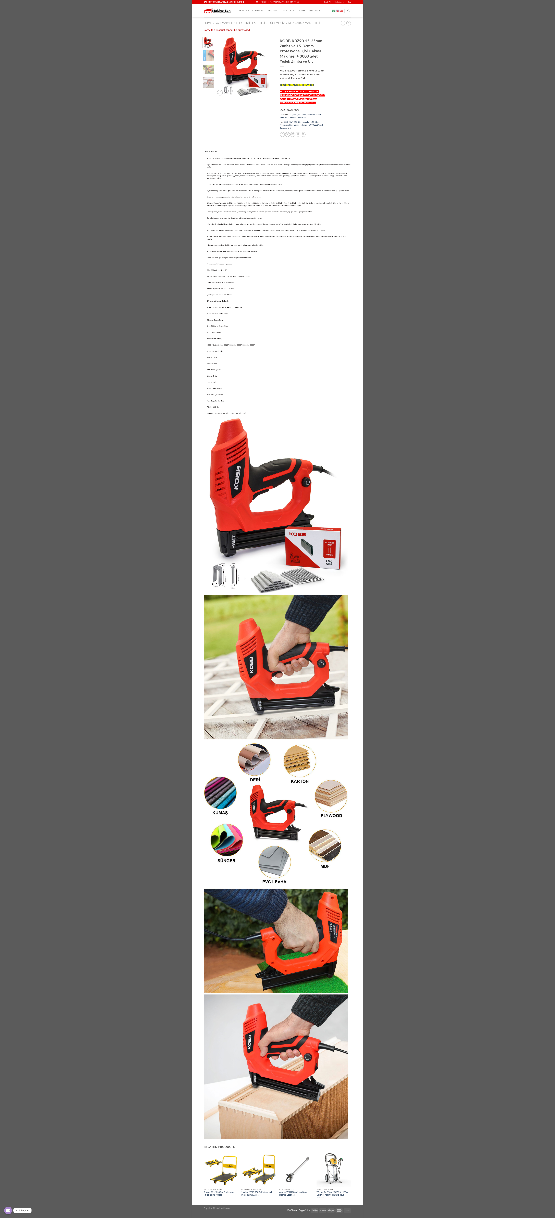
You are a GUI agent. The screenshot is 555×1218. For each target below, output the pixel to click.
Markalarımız (339, 2)
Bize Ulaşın (315, 11)
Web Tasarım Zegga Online (298, 1210)
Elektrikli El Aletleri (250, 23)
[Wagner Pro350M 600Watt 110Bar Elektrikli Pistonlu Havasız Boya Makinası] (334, 1169)
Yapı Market (224, 23)
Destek (302, 11)
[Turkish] (341, 11)
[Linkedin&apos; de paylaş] (303, 134)
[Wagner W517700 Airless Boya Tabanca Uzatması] (296, 1169)
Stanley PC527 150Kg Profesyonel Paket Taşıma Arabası (256, 1193)
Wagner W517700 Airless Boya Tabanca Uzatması (293, 1193)
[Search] (348, 10)
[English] (338, 11)
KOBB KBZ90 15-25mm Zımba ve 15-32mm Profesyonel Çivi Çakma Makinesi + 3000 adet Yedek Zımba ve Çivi (301, 125)
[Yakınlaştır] (220, 92)
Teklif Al (327, 2)
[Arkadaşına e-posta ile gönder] (292, 134)
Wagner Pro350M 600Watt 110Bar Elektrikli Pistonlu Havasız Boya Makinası (332, 1195)
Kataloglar (289, 11)
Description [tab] (210, 152)
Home (208, 23)
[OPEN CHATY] (8, 1210)
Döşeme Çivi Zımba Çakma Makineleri (294, 23)
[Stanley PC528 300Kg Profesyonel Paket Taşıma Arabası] (221, 1169)
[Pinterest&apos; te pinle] (298, 134)
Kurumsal (257, 11)
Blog (349, 2)
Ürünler (272, 11)
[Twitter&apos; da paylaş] (287, 134)
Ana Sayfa (244, 11)
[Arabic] (334, 11)
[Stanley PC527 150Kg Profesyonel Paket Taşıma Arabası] (258, 1169)
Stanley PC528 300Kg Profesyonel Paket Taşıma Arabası (219, 1193)
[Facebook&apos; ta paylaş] (282, 134)
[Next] (270, 66)
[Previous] (221, 66)
